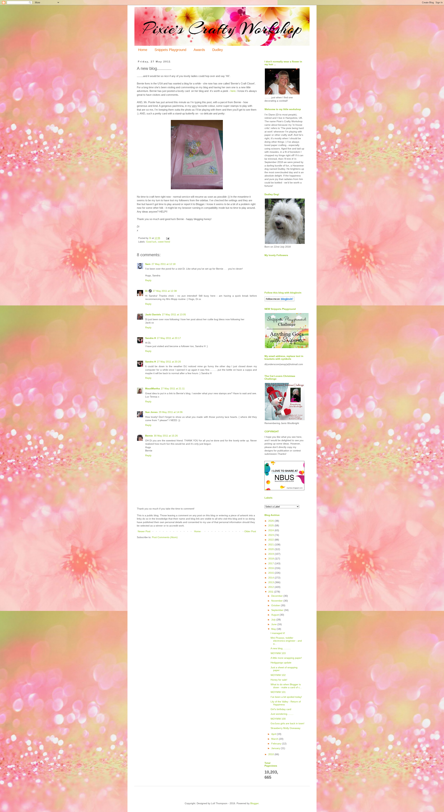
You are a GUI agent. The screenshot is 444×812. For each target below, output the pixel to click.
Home (142, 50)
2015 (271, 572)
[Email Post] (167, 238)
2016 (271, 568)
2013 (271, 582)
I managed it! (278, 633)
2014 (271, 577)
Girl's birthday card (281, 709)
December (277, 595)
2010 (271, 754)
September (277, 610)
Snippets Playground (170, 50)
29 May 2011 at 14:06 (171, 412)
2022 (271, 539)
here (233, 90)
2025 (271, 525)
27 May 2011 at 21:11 (173, 388)
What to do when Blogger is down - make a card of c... (286, 686)
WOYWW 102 (278, 675)
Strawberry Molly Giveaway (285, 728)
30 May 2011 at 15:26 (166, 435)
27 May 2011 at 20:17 (169, 338)
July (273, 619)
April (274, 734)
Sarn (148, 264)
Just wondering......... (282, 713)
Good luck (151, 242)
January (276, 748)
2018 (271, 558)
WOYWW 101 (278, 692)
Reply (148, 280)
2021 (271, 544)
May (274, 629)
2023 (271, 535)
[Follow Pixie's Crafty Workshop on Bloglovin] (279, 300)
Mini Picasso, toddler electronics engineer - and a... (286, 640)
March (275, 738)
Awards (199, 50)
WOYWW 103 (278, 653)
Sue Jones (151, 412)
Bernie (149, 435)
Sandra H (150, 338)
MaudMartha (152, 388)
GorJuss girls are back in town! (287, 723)
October (276, 605)
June (274, 624)
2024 (271, 530)
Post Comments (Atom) (165, 537)
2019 (271, 553)
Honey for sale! (279, 679)
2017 (271, 563)
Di (146, 291)
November (277, 600)
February (276, 743)
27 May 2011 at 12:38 (165, 291)
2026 (271, 520)
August (275, 614)
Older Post (250, 531)
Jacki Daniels (153, 314)
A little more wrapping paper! (286, 657)
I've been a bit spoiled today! (286, 697)
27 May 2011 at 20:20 (169, 361)
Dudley (217, 50)
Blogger (254, 803)
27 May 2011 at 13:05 (174, 314)
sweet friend (164, 242)
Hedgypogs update (281, 662)
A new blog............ (281, 648)
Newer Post (144, 531)
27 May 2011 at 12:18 (164, 264)
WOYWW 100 (278, 718)
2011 (271, 591)
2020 (271, 549)
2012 (271, 587)
